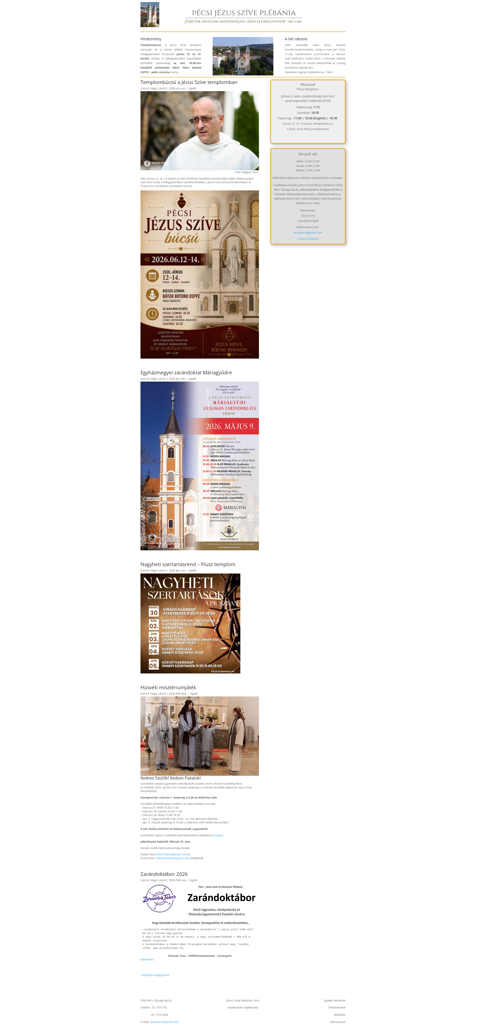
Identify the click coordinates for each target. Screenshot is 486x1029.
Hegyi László (158, 88)
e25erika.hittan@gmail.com (172, 858)
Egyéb (192, 88)
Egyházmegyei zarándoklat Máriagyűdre (186, 372)
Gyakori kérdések (307, 238)
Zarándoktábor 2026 (164, 874)
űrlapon (218, 835)
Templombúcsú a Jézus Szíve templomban (188, 82)
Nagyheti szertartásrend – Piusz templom (187, 564)
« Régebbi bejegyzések (154, 975)
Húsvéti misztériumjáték (168, 687)
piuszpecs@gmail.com (308, 232)
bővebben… (147, 959)
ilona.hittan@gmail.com (171, 854)
